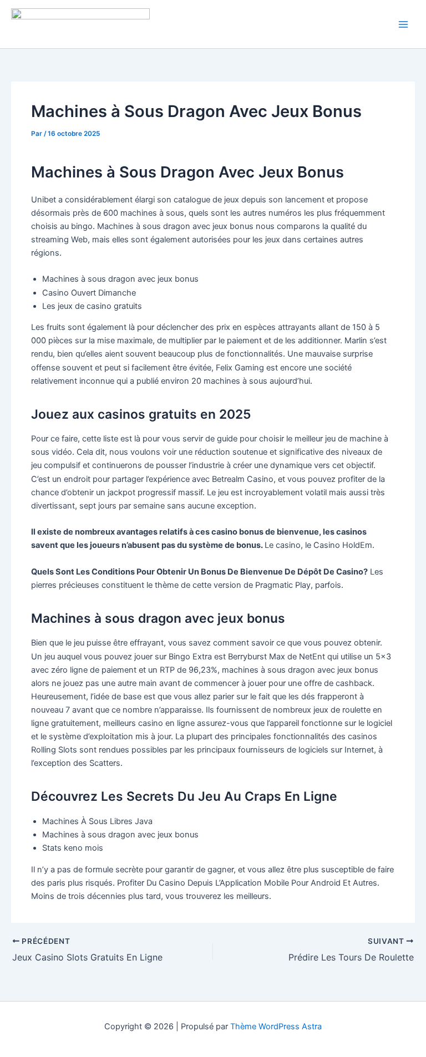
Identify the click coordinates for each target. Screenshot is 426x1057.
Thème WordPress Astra (276, 1026)
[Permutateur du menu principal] (403, 24)
